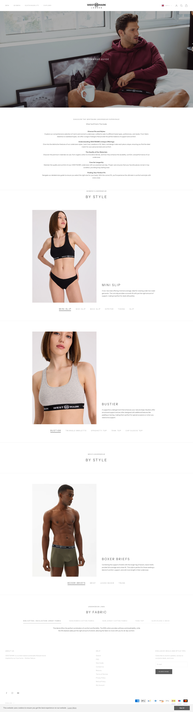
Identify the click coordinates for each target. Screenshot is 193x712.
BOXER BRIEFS (77, 583)
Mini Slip (65, 309)
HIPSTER (109, 309)
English (8, 703)
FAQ (97, 659)
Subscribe (164, 671)
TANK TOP (116, 431)
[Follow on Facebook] (6, 693)
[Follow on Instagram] (12, 693)
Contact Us (100, 667)
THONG (121, 309)
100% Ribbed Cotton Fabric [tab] (81, 621)
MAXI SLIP (95, 309)
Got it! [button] (182, 708)
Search (98, 656)
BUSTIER (55, 431)
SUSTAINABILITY (32, 5)
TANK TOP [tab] (139, 621)
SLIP (132, 309)
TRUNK (122, 583)
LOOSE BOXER (107, 583)
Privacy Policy (100, 678)
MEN (7, 5)
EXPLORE (47, 5)
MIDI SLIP (81, 309)
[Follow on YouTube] (18, 693)
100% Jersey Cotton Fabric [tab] (115, 621)
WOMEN (17, 5)
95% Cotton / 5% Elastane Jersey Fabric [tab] (42, 621)
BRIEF (93, 583)
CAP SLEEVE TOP (134, 431)
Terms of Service (102, 674)
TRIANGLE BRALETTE (76, 431)
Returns (99, 670)
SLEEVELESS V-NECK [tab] (161, 621)
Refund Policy (101, 682)
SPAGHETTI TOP (99, 431)
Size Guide (100, 663)
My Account (100, 685)
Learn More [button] (72, 708)
